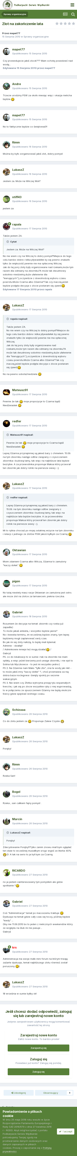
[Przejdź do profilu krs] (6, 949)
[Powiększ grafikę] (13, 99)
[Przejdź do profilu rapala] (6, 226)
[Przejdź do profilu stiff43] (6, 199)
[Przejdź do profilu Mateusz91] (6, 392)
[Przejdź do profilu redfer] (6, 423)
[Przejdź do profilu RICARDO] (6, 872)
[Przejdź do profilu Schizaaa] (6, 712)
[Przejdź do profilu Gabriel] (6, 614)
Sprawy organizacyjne (36, 36)
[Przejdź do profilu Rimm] (6, 144)
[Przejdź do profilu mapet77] (6, 51)
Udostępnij (19, 1092)
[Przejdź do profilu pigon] (6, 583)
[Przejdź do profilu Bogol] (6, 794)
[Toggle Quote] (8, 241)
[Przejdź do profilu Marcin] (6, 821)
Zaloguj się (38, 1071)
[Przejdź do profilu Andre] (6, 86)
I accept (66, 1131)
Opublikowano (29, 53)
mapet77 (15, 33)
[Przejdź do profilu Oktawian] (6, 552)
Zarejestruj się (39, 1047)
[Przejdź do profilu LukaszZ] (6, 172)
